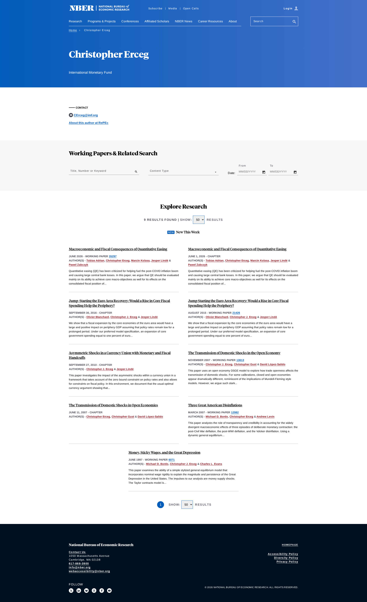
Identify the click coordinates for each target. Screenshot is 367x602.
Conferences (130, 21)
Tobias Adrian (95, 260)
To (275, 165)
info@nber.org (80, 567)
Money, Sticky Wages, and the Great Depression (164, 452)
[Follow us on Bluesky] (86, 590)
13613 (240, 360)
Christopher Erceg (118, 260)
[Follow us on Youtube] (109, 590)
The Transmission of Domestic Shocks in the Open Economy (234, 352)
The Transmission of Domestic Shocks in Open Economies (113, 405)
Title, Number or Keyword (88, 170)
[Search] (294, 22)
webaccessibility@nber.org (89, 571)
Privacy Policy (287, 561)
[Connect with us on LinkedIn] (78, 590)
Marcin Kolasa (140, 260)
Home (73, 30)
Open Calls (191, 8)
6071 (172, 459)
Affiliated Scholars (157, 21)
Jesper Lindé (159, 260)
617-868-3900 (79, 563)
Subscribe (155, 8)
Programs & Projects (102, 21)
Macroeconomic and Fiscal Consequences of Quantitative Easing (118, 249)
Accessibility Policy (283, 553)
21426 (236, 312)
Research (75, 21)
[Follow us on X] (71, 590)
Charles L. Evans (211, 463)
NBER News (183, 21)
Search (258, 21)
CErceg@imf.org (86, 115)
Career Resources (210, 21)
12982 (235, 412)
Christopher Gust (245, 364)
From (246, 165)
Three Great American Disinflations (215, 405)
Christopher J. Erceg (123, 316)
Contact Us (77, 552)
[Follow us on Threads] (94, 590)
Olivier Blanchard (97, 316)
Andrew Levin (265, 416)
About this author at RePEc (88, 122)
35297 (113, 256)
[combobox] (150, 171)
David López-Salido (272, 364)
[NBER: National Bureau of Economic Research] (102, 10)
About (233, 21)
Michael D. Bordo (217, 416)
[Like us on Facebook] (101, 590)
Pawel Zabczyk (78, 264)
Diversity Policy (286, 557)
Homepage (290, 544)
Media (172, 8)
